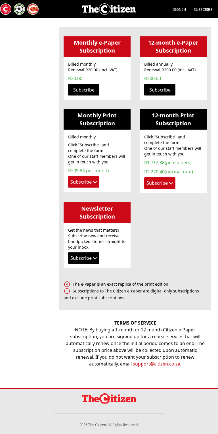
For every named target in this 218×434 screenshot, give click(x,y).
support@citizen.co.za (156, 364)
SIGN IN (179, 9)
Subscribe (84, 90)
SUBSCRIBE (203, 9)
